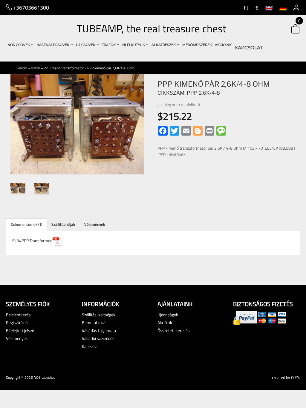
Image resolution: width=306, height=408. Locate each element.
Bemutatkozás (95, 322)
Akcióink (223, 45)
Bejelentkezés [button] (18, 315)
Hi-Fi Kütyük (134, 45)
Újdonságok (167, 315)
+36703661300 (30, 7)
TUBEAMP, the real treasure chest (151, 28)
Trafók (109, 45)
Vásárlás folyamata (99, 330)
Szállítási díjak (63, 224)
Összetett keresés (173, 330)
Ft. (246, 7)
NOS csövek (19, 45)
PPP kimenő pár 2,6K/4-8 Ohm (110, 68)
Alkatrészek (164, 45)
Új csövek (86, 45)
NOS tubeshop (44, 377)
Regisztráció (16, 322)
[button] (296, 7)
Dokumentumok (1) (26, 224)
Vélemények (94, 224)
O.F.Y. (295, 377)
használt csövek (53, 45)
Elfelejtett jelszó (20, 330)
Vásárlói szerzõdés (98, 338)
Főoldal (21, 68)
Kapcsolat (249, 47)
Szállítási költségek (98, 315)
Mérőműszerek (197, 45)
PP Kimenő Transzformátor (64, 68)
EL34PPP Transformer (32, 240)
